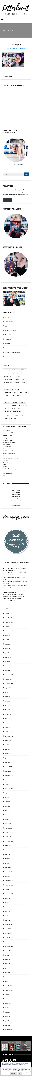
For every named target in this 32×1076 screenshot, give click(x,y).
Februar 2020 (8, 819)
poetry (23, 402)
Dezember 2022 (9, 670)
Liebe (26, 392)
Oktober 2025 (8, 613)
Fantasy (17, 379)
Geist (23, 379)
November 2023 (9, 622)
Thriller (6, 415)
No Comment (24, 48)
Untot (22, 415)
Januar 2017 (8, 981)
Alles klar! (13, 1073)
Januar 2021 (8, 771)
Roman (6, 405)
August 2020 (8, 793)
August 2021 (8, 740)
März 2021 (7, 762)
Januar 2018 (8, 929)
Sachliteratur (23, 405)
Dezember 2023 (9, 617)
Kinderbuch (7, 392)
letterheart (8, 48)
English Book (8, 379)
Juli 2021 (7, 745)
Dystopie (17, 376)
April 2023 (7, 652)
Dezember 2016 (9, 985)
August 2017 (8, 950)
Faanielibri (16, 498)
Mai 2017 (7, 964)
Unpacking (15, 415)
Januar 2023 (8, 666)
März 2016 (7, 1025)
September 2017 (9, 946)
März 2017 (7, 972)
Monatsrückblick (9, 334)
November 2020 (9, 780)
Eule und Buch (16, 496)
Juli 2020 (7, 797)
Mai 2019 (7, 858)
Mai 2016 (7, 1016)
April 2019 (7, 863)
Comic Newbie (16, 492)
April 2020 (7, 810)
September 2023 (9, 631)
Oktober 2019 (8, 836)
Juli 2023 (7, 639)
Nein (20, 1073)
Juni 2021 (7, 749)
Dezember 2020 (9, 775)
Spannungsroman (15, 408)
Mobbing (20, 395)
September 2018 (9, 893)
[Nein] (30, 1071)
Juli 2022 (7, 692)
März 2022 (7, 709)
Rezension (7, 343)
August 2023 (8, 635)
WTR (19, 418)
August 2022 (8, 688)
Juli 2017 (7, 955)
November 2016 (9, 990)
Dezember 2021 (9, 723)
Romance (13, 405)
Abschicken (7, 200)
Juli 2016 (7, 1007)
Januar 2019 (8, 876)
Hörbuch (6, 389)
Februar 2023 (8, 661)
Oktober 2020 (8, 784)
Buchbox (23, 369)
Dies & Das (7, 317)
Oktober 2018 (8, 889)
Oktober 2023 (8, 626)
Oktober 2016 (8, 994)
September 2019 (9, 841)
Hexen (23, 382)
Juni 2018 (7, 907)
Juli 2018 (7, 902)
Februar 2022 (8, 714)
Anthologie (14, 369)
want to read (8, 356)
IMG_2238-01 (8, 76)
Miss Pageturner (16, 503)
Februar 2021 (8, 766)
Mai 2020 (7, 806)
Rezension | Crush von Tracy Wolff (12, 598)
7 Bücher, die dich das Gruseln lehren (12, 600)
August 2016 (8, 1003)
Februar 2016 (8, 1029)
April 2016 (7, 1020)
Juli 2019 (7, 850)
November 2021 (9, 727)
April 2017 (7, 968)
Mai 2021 (7, 753)
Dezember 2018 (9, 880)
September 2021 (9, 736)
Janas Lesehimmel (16, 501)
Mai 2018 (7, 911)
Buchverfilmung (9, 373)
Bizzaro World (16, 490)
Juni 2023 (7, 644)
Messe (6, 326)
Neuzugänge (8, 339)
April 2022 (7, 705)
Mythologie (23, 399)
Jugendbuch (15, 389)
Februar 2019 (8, 872)
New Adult (15, 402)
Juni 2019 (7, 854)
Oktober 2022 (8, 679)
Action (6, 369)
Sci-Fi (5, 408)
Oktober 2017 (8, 942)
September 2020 (9, 788)
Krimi (20, 392)
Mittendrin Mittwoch (10, 330)
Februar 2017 (8, 977)
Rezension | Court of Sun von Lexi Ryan (13, 594)
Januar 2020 (8, 823)
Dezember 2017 (9, 933)
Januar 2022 (8, 718)
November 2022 (9, 674)
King (15, 392)
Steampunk (7, 411)
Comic (18, 373)
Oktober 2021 (8, 731)
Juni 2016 (7, 1012)
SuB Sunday (8, 348)
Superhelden (17, 411)
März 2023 (7, 657)
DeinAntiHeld (16, 494)
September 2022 (9, 683)
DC (23, 373)
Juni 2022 (7, 696)
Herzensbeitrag (9, 321)
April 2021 (7, 758)
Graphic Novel (8, 382)
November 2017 (9, 937)
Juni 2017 (7, 959)
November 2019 (9, 832)
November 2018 (9, 885)
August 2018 (8, 898)
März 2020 (7, 815)
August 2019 (8, 845)
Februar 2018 (8, 924)
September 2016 (9, 999)
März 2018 (7, 920)
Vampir (6, 418)
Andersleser (16, 488)
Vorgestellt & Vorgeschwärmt (12, 352)
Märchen (6, 402)
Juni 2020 (7, 801)
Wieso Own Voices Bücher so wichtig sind (14, 596)
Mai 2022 (7, 701)
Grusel (17, 382)
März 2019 (7, 867)
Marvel (13, 395)
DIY (11, 376)
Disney (6, 376)
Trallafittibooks (16, 505)
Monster (6, 399)
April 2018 (7, 915)
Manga (6, 395)
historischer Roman (10, 386)
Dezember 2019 (9, 828)
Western (13, 418)
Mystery (14, 399)
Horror (21, 386)
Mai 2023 (7, 648)
